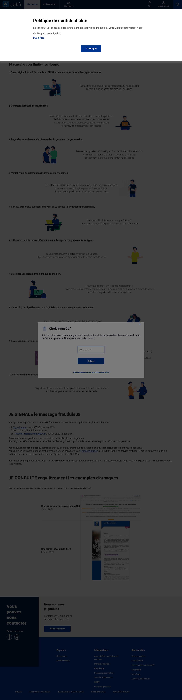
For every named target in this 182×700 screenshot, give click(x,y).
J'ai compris (91, 48)
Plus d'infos (38, 38)
